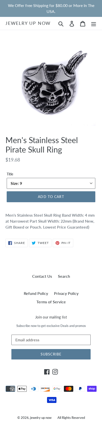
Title (10, 174)
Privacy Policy (66, 293)
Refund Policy (36, 293)
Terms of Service (51, 301)
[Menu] (93, 23)
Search (64, 276)
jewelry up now (28, 23)
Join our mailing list (51, 317)
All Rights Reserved (71, 418)
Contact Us (42, 276)
